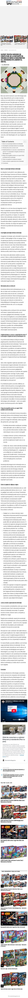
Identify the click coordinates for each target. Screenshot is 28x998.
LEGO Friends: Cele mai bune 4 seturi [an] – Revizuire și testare (12, 861)
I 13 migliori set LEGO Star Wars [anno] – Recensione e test (6, 44)
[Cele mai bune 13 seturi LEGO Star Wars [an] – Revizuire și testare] (14, 792)
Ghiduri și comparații (6, 798)
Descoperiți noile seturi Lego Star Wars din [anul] (12, 841)
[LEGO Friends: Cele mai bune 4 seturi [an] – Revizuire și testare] (14, 852)
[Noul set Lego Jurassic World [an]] (14, 957)
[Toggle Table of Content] (24, 141)
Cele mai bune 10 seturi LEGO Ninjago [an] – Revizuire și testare (12, 821)
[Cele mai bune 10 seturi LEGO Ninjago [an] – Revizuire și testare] (14, 812)
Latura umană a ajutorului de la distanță (13, 161)
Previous (0, 42)
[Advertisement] (14, 20)
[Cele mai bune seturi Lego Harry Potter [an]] (14, 979)
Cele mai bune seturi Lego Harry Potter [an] (11, 989)
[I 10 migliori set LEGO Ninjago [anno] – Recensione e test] (20, 38)
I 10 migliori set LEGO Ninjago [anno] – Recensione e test (20, 44)
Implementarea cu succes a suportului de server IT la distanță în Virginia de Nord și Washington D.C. (14, 151)
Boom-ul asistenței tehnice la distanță (13, 144)
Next (27, 42)
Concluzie (5, 163)
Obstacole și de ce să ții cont (10, 147)
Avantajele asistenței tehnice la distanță (13, 145)
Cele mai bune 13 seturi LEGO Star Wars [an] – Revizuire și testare (13, 801)
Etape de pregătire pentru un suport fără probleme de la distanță (13, 156)
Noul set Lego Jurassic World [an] (9, 969)
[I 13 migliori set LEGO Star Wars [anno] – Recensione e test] (6, 38)
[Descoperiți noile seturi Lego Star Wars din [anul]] (14, 832)
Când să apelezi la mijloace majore (12, 159)
